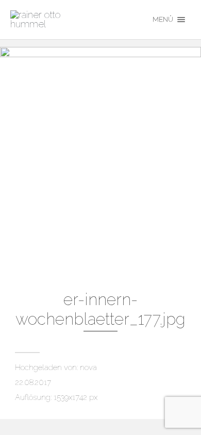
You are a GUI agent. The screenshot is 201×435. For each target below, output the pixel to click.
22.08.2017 (33, 382)
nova (88, 367)
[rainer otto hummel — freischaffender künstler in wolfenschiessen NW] (73, 19)
